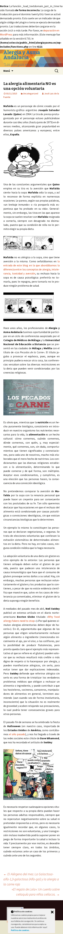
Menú (6, 70)
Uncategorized (30, 93)
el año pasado (17, 734)
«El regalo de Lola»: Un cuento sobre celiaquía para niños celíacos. (36, 891)
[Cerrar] (52, 912)
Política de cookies (20, 930)
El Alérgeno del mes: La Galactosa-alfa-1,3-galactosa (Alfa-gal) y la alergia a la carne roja (31, 879)
